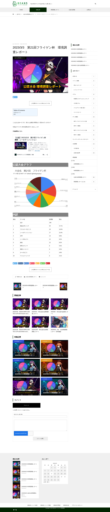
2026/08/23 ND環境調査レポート (79, 53)
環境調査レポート (55, 9)
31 (58, 479)
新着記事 (38, 9)
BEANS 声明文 (57, 505)
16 (54, 473)
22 (51, 476)
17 (58, 473)
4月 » (48, 482)
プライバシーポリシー (77, 505)
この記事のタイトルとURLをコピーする (40, 103)
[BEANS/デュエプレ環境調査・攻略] (20, 3)
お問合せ (89, 9)
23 (54, 476)
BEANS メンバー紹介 (33, 505)
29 (51, 479)
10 (58, 470)
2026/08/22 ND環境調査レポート (79, 61)
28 (48, 479)
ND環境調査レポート (46, 341)
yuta (21, 276)
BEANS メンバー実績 (46, 505)
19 (64, 473)
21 (48, 476)
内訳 (15, 114)
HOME (21, 9)
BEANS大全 (66, 505)
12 (64, 470)
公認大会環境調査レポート (19, 57)
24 (58, 476)
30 (54, 479)
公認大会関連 (72, 9)
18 (61, 473)
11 (61, 470)
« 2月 (44, 482)
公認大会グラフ (17, 112)
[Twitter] (14, 509)
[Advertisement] (55, 27)
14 (48, 473)
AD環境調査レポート (18, 341)
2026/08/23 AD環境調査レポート (79, 49)
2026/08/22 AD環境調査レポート (79, 57)
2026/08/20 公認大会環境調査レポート (80, 65)
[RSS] (16, 509)
